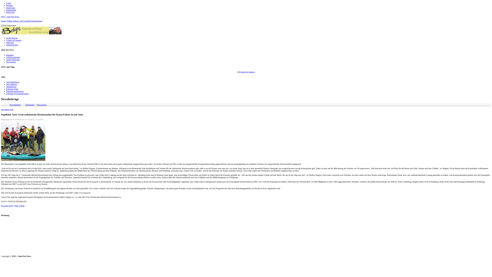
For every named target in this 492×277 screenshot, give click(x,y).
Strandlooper (11, 87)
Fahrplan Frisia (12, 89)
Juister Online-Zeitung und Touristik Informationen (21, 21)
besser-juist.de (12, 38)
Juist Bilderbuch (12, 82)
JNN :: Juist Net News (10, 17)
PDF (16, 206)
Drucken (5, 206)
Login (8, 3)
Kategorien (29, 105)
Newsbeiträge (15, 105)
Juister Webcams (13, 60)
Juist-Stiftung (11, 84)
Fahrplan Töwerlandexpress (17, 94)
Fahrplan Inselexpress (15, 91)
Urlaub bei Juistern (13, 40)
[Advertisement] (78, 237)
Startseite (9, 55)
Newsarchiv (11, 62)
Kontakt (9, 5)
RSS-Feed (10, 12)
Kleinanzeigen (12, 45)
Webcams (10, 43)
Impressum (10, 8)
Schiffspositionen (13, 57)
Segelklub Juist (7, 109)
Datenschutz (11, 10)
